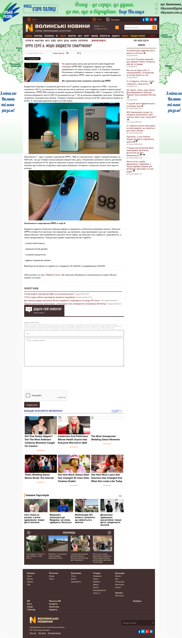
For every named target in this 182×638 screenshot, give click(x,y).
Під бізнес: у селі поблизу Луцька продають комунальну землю (140, 139)
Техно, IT (96, 593)
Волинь (30, 579)
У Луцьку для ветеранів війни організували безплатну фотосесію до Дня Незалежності (140, 151)
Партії (51, 579)
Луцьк (29, 576)
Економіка (49, 35)
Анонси (73, 40)
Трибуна (137, 600)
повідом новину (137, 35)
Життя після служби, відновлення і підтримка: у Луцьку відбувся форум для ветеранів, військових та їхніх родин (140, 166)
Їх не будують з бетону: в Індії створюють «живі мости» (140, 82)
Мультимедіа (69, 532)
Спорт (86, 35)
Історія (118, 587)
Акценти (115, 35)
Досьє (66, 40)
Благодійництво (99, 590)
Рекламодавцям (54, 633)
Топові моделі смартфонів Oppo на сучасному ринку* (49, 293)
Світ (28, 584)
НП (57, 35)
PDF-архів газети (141, 40)
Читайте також (31, 288)
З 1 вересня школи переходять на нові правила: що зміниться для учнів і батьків (141, 128)
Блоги (60, 40)
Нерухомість (76, 581)
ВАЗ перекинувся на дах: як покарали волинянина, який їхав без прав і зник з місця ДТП (141, 114)
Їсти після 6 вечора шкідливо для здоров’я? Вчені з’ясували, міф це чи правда (141, 61)
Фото (47, 40)
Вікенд (95, 584)
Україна (30, 581)
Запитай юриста (98, 40)
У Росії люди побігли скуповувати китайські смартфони (49, 297)
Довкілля (96, 581)
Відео (53, 40)
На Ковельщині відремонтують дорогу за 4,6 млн (141, 51)
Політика (38, 35)
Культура (72, 35)
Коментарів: (58, 53)
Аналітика (39, 40)
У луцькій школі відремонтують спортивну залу (141, 104)
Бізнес (73, 579)
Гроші (73, 576)
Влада (51, 576)
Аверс (152, 35)
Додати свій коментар (48, 309)
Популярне (83, 40)
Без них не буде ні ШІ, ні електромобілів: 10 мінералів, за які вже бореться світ (140, 72)
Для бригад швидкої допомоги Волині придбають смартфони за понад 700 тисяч (62, 300)
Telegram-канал (52, 274)
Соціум (96, 573)
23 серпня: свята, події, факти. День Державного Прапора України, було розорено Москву (141, 92)
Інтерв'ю (29, 40)
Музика (118, 576)
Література (119, 581)
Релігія (96, 587)
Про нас (33, 633)
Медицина (97, 576)
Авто (80, 35)
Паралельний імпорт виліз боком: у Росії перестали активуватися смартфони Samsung (64, 303)
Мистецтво (119, 584)
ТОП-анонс (119, 595)
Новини (141, 45)
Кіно (117, 579)
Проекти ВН (105, 35)
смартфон (66, 66)
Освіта (95, 579)
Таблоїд (94, 35)
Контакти (42, 633)
